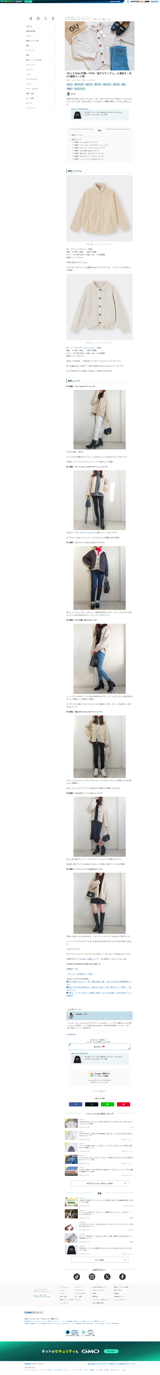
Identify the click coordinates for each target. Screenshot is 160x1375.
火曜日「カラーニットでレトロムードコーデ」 (90, 148)
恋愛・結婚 (30, 93)
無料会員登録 (30, 31)
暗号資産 (106, 1370)
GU (124, 84)
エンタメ (29, 84)
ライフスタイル (31, 79)
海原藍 (131, 1218)
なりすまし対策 (99, 1323)
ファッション (30, 65)
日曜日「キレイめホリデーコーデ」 (86, 142)
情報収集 (92, 1370)
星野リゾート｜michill (33, 60)
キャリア (29, 103)
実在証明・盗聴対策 (29, 1323)
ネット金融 (99, 1370)
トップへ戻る (98, 1091)
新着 (27, 45)
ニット (70, 84)
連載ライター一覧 (32, 41)
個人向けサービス (115, 1370)
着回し (70, 89)
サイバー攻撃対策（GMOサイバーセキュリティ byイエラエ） (53, 1323)
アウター (117, 84)
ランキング (30, 50)
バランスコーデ (80, 89)
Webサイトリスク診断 (80, 1321)
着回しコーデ (76, 139)
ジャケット (108, 84)
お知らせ (29, 26)
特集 (27, 55)
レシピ (28, 74)
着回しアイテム (77, 135)
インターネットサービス (30, 1370)
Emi (132, 1127)
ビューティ (30, 69)
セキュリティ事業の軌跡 (111, 1323)
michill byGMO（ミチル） (73, 17)
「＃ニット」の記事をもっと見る (79, 974)
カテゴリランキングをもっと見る (99, 1183)
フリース (98, 84)
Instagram (72, 1034)
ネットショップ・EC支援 (45, 1370)
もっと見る (99, 1260)
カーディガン (79, 84)
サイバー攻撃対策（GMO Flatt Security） (83, 1323)
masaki (73, 94)
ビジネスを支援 (57, 1370)
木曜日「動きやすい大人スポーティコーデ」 (89, 153)
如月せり (130, 1230)
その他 (123, 1370)
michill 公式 (127, 1206)
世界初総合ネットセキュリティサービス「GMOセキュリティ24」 (42, 1321)
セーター (89, 84)
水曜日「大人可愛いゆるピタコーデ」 (87, 151)
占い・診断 (30, 98)
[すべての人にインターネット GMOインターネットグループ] (145, 1)
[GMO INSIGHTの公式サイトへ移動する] (34, 1312)
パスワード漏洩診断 (66, 1321)
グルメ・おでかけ (32, 89)
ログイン (29, 36)
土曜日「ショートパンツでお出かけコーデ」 (89, 159)
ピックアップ (30, 108)
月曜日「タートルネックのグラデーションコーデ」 (92, 145)
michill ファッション (127, 1139)
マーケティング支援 (77, 1370)
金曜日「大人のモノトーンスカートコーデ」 (89, 156)
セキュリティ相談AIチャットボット (96, 1321)
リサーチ (86, 1370)
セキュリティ (66, 1370)
